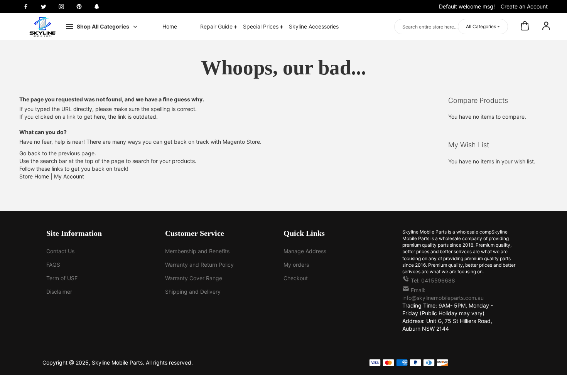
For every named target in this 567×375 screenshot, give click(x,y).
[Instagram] (61, 6)
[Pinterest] (79, 6)
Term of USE (62, 278)
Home (169, 26)
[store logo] (42, 27)
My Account (69, 176)
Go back (29, 153)
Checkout (296, 278)
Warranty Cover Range (193, 278)
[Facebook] (25, 6)
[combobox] (451, 26)
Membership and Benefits (197, 251)
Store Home (34, 176)
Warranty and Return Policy (199, 264)
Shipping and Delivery (193, 291)
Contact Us (60, 251)
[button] (546, 27)
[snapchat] (96, 6)
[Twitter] (43, 6)
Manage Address (305, 251)
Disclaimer (59, 291)
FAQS (53, 264)
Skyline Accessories (314, 26)
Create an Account (524, 6)
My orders (296, 264)
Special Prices (261, 26)
